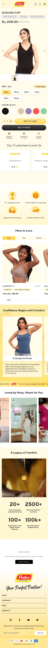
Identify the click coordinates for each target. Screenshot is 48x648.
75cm (6, 92)
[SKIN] (21, 111)
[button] (3, 4)
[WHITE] (13, 111)
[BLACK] (5, 111)
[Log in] (40, 4)
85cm (26, 92)
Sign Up (40, 633)
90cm (37, 92)
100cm (16, 98)
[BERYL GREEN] (44, 111)
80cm (16, 92)
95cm (6, 98)
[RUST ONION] (36, 111)
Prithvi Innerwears (24, 644)
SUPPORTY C (9, 286)
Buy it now (24, 128)
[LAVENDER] (28, 111)
